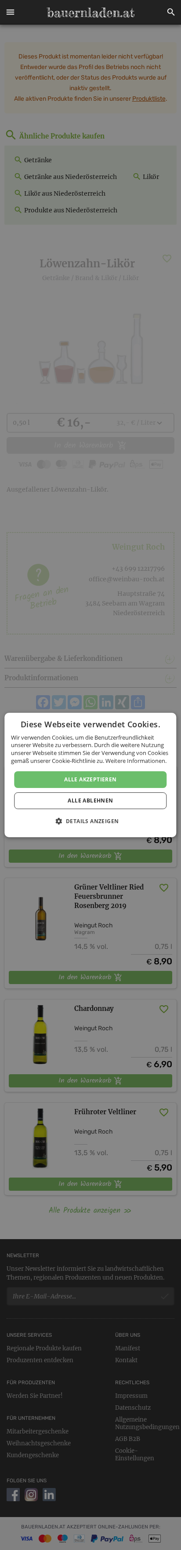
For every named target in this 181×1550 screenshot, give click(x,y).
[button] (10, 12)
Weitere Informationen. (136, 761)
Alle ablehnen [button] (90, 800)
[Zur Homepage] (90, 12)
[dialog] (90, 775)
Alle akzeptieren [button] (90, 779)
